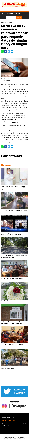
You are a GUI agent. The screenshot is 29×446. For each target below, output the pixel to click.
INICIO (3, 13)
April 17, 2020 (20, 125)
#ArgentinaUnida (7, 121)
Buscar (19, 17)
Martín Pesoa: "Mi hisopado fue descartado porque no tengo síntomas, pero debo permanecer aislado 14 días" (14, 188)
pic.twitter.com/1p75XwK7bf (10, 123)
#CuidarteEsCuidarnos (9, 119)
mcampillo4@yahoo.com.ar (9, 420)
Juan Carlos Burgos (6, 301)
